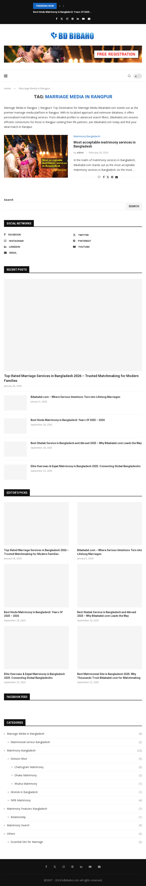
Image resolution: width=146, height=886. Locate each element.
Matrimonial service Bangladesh (76, 742)
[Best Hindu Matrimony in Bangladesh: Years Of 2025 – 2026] (15, 426)
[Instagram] (67, 18)
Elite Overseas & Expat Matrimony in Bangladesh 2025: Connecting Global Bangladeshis (86, 466)
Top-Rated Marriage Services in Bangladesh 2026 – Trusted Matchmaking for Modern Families (71, 378)
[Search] (129, 75)
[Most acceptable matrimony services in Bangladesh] (36, 156)
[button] (59, 6)
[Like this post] (99, 177)
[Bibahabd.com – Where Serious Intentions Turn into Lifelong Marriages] (15, 402)
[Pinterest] (72, 18)
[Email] (89, 18)
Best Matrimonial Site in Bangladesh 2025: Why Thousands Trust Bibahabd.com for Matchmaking (108, 675)
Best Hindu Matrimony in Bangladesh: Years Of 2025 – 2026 (68, 420)
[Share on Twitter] (107, 177)
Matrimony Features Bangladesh (74, 808)
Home (7, 88)
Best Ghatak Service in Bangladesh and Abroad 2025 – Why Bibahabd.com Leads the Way (86, 443)
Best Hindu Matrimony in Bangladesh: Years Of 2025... (62, 12)
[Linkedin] (78, 18)
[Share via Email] (116, 177)
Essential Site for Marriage (76, 842)
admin (80, 152)
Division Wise (76, 758)
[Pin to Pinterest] (112, 177)
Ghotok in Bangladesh (76, 792)
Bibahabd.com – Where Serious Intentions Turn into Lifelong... (67, 6)
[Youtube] (83, 18)
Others (74, 833)
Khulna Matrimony (78, 783)
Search (8, 200)
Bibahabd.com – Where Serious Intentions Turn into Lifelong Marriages (75, 396)
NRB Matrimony (76, 800)
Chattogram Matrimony (78, 767)
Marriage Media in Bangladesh (74, 733)
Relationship (76, 817)
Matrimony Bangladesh (74, 750)
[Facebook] (56, 18)
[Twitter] (61, 18)
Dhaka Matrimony (78, 775)
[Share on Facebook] (104, 177)
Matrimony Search (74, 825)
